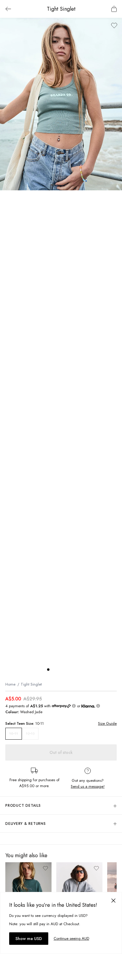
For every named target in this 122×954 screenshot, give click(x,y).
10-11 (13, 733)
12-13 (30, 733)
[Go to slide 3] (60, 669)
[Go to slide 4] (66, 669)
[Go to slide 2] (54, 669)
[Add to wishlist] (114, 25)
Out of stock (61, 752)
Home (10, 684)
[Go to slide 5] (72, 669)
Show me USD (28, 939)
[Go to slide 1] (48, 669)
